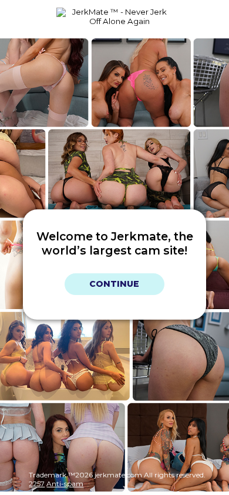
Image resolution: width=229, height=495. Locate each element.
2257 (37, 483)
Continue (114, 284)
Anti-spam (64, 483)
